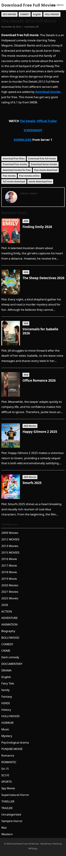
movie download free (40, 181)
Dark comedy (10, 657)
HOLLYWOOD (52, 14)
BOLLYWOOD (10, 638)
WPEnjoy (32, 848)
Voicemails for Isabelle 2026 (40, 331)
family (5, 690)
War (4, 827)
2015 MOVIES (10, 552)
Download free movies (15, 164)
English (37, 14)
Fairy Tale (7, 683)
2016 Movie (9, 559)
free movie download (45, 170)
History (6, 710)
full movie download (14, 181)
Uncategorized (11, 814)
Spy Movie (8, 788)
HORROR (7, 723)
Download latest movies (44, 164)
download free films (14, 158)
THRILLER (7, 801)
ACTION (6, 611)
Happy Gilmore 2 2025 (40, 431)
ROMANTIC (8, 762)
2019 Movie (9, 579)
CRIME (5, 651)
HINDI (5, 703)
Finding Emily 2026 (37, 227)
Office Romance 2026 (39, 380)
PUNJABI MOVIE (12, 749)
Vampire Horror (12, 821)
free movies (9, 175)
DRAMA (6, 670)
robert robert (28, 193)
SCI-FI (5, 775)
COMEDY (24, 14)
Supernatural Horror (15, 795)
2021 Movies (9, 592)
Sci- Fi (5, 769)
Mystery (6, 736)
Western (7, 834)
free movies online (29, 175)
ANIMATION (9, 624)
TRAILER (7, 808)
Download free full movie (42, 158)
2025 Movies (30, 425)
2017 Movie (9, 565)
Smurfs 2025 (32, 483)
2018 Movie (9, 572)
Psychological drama (15, 742)
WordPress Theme (49, 843)
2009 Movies (9, 533)
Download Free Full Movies (28, 5)
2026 (26, 221)
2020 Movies (9, 585)
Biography (8, 631)
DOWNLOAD (23, 140)
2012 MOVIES (9, 14)
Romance (7, 755)
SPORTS (6, 782)
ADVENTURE (9, 618)
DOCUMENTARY (12, 664)
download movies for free (17, 170)
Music (5, 729)
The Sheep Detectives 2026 (43, 278)
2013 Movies (9, 546)
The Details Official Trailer (38, 121)
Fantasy (6, 696)
